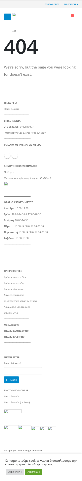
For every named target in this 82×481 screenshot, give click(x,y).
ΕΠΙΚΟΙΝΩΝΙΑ (71, 4)
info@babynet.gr (13, 132)
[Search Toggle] (54, 17)
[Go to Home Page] (5, 31)
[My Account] (63, 17)
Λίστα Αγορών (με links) (17, 402)
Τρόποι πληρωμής (14, 288)
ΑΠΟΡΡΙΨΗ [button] (15, 472)
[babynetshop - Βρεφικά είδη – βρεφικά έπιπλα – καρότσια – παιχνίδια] (23, 17)
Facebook (7, 156)
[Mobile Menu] (7, 17)
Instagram (15, 156)
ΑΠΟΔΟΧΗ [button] (33, 472)
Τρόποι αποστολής (14, 282)
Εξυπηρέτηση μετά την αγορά (20, 300)
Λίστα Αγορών (12, 396)
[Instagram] (13, 4)
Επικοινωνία (11, 312)
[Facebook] (7, 4)
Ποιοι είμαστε (11, 108)
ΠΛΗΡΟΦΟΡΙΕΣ (52, 4)
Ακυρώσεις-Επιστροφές (17, 306)
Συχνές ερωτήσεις (14, 294)
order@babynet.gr (35, 132)
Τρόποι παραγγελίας (15, 276)
